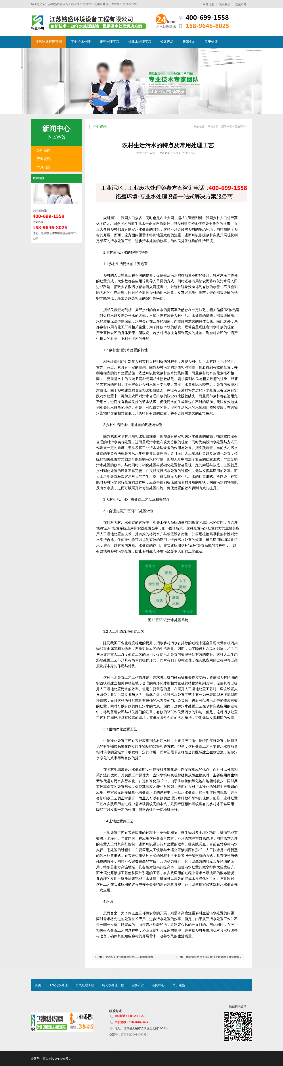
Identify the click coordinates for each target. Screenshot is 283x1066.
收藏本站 (241, 4)
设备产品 (167, 42)
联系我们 (224, 4)
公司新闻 (43, 150)
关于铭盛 (211, 42)
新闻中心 (189, 42)
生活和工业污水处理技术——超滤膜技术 (129, 957)
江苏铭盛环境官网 (48, 42)
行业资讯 (43, 159)
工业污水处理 (81, 42)
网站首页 (213, 126)
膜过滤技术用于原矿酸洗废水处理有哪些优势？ (214, 957)
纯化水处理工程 (139, 42)
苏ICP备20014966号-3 (135, 1034)
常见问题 (43, 167)
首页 (38, 985)
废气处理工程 (109, 42)
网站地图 (208, 4)
